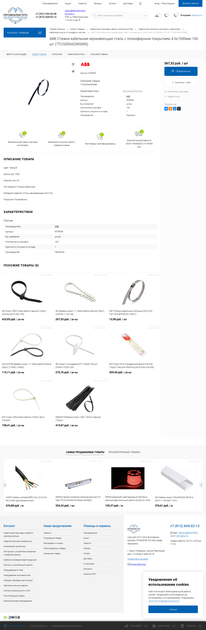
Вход (157, 3)
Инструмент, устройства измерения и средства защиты (20, 553)
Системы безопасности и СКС (17, 591)
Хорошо (173, 609)
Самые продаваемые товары (85, 452)
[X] (179, 108)
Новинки (47, 533)
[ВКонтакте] (166, 108)
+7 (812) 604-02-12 (39, 626)
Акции (68, 3)
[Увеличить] (40, 92)
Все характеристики (132, 91)
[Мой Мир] (174, 108)
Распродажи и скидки (53, 543)
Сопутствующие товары (14, 596)
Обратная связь (16, 626)
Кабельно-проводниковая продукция (20, 560)
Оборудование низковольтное (17, 575)
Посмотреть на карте (137, 559)
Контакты (88, 569)
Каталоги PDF (90, 574)
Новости (82, 3)
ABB (128, 96)
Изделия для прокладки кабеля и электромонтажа (18, 534)
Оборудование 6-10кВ (13, 570)
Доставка (128, 3)
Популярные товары (53, 538)
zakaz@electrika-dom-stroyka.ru (184, 534)
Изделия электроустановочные (18, 541)
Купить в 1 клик (183, 82)
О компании (89, 564)
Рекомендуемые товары (55, 548)
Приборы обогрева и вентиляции (18, 580)
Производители (50, 3)
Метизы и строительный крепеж (18, 565)
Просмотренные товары (124, 452)
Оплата (112, 3)
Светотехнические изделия (16, 585)
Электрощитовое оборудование (18, 601)
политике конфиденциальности (163, 601)
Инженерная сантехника (14, 546)
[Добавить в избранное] (73, 64)
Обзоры (98, 3)
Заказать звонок (190, 3)
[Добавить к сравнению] (73, 71)
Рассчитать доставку (178, 91)
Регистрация (168, 3)
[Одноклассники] (170, 108)
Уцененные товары (52, 553)
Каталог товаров (18, 32)
